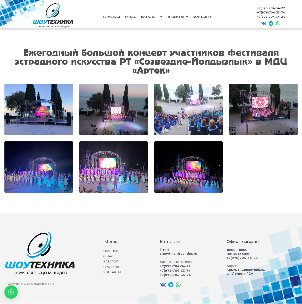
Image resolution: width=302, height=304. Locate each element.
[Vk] (264, 23)
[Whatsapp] (278, 23)
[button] (11, 292)
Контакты (202, 17)
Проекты (175, 17)
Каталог (149, 17)
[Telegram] (271, 23)
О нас (130, 17)
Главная (111, 17)
